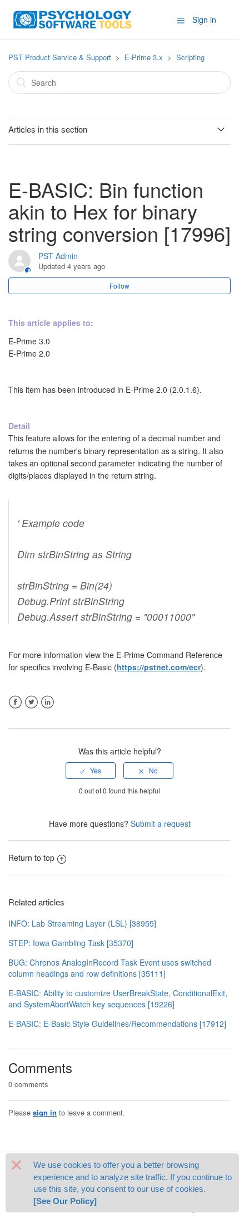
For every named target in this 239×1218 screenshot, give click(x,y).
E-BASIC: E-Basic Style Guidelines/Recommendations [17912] (117, 1023)
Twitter (31, 702)
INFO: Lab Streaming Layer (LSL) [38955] (82, 923)
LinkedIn (47, 702)
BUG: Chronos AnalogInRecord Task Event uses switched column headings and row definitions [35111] (109, 968)
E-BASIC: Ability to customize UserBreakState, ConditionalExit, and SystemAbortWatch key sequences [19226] (117, 998)
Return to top (31, 857)
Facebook (15, 702)
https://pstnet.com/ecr (159, 667)
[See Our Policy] (65, 1201)
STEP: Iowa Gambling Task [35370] (70, 942)
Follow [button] (119, 285)
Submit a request (161, 823)
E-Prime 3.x (144, 57)
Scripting (190, 57)
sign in (45, 1112)
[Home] (72, 18)
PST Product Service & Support (59, 57)
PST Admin (58, 255)
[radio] (91, 770)
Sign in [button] (204, 19)
